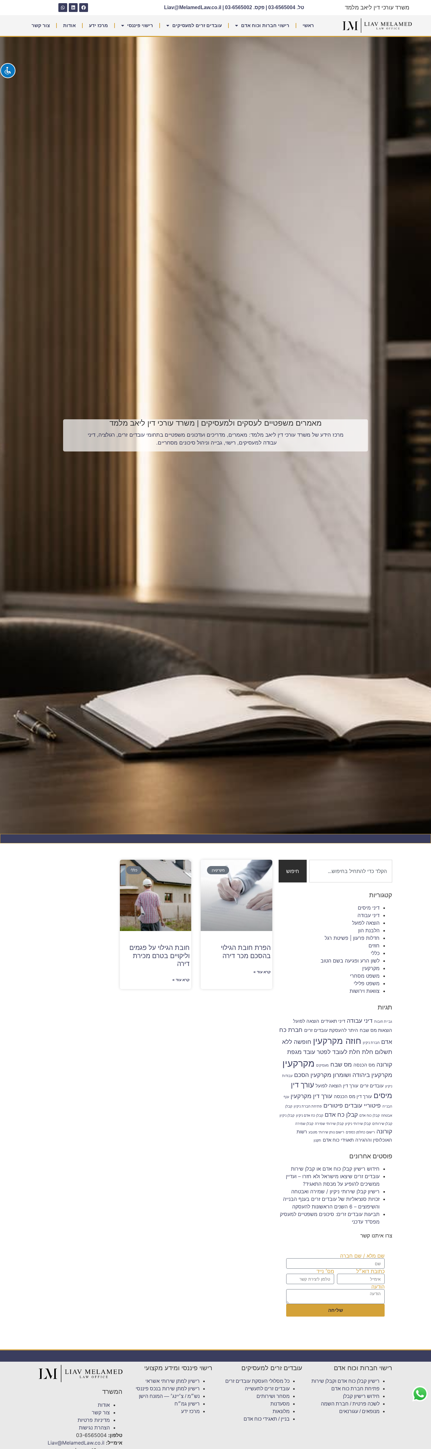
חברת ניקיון (371, 1043)
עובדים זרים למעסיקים (197, 25)
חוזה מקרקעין (337, 1041)
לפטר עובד (317, 1052)
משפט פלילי (367, 983)
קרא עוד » (262, 971)
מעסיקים (322, 1065)
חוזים (374, 945)
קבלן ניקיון (287, 1116)
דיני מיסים (369, 908)
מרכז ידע (98, 25)
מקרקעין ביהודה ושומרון (362, 1075)
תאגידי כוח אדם (338, 1140)
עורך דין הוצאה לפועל (337, 1086)
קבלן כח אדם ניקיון (309, 1116)
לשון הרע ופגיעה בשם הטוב (350, 960)
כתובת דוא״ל (370, 1271)
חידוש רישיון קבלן (361, 1396)
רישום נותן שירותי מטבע (326, 1132)
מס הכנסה (364, 1065)
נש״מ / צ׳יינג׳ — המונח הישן (169, 1396)
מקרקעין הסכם (312, 1075)
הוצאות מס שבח (376, 1030)
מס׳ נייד (325, 1271)
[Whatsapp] (62, 7)
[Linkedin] (73, 7)
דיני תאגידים (333, 1021)
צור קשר (41, 25)
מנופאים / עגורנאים (359, 1411)
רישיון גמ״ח (187, 1403)
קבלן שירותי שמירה (329, 1124)
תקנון (317, 1140)
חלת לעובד (346, 1052)
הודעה (378, 1286)
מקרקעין (371, 968)
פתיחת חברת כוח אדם (355, 1388)
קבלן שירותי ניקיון (358, 1124)
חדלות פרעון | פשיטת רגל (352, 938)
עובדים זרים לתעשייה (267, 1388)
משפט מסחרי (365, 976)
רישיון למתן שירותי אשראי (172, 1381)
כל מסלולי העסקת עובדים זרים (257, 1381)
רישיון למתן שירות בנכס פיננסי (168, 1388)
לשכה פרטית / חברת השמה (350, 1403)
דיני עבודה (368, 915)
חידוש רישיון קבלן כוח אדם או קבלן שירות (335, 1169)
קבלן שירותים (382, 1124)
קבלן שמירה (304, 1124)
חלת (367, 1052)
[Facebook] (83, 7)
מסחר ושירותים (273, 1396)
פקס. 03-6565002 (244, 7)
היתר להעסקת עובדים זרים (331, 1030)
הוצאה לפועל (366, 923)
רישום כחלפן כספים (360, 1132)
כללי (375, 953)
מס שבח (341, 1064)
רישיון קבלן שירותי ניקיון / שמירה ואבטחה (335, 1191)
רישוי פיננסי (140, 25)
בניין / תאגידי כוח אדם (267, 1419)
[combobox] (350, 871)
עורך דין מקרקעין (311, 1096)
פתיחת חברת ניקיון (308, 1106)
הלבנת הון (369, 930)
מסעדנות (280, 1403)
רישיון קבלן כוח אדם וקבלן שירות (345, 1381)
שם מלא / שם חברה (362, 1255)
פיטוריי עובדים (363, 1105)
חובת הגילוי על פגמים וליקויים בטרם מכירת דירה (159, 955)
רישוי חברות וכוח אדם (265, 25)
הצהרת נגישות (94, 1427)
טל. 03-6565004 (286, 7)
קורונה (384, 1131)
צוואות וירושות (365, 991)
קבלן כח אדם (341, 1114)
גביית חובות (383, 1022)
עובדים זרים (372, 1086)
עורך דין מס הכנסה (353, 1096)
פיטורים (333, 1105)
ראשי (308, 25)
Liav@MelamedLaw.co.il (192, 7)
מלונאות (281, 1411)
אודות (69, 25)
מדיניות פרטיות (94, 1420)
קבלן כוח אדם (369, 1116)
